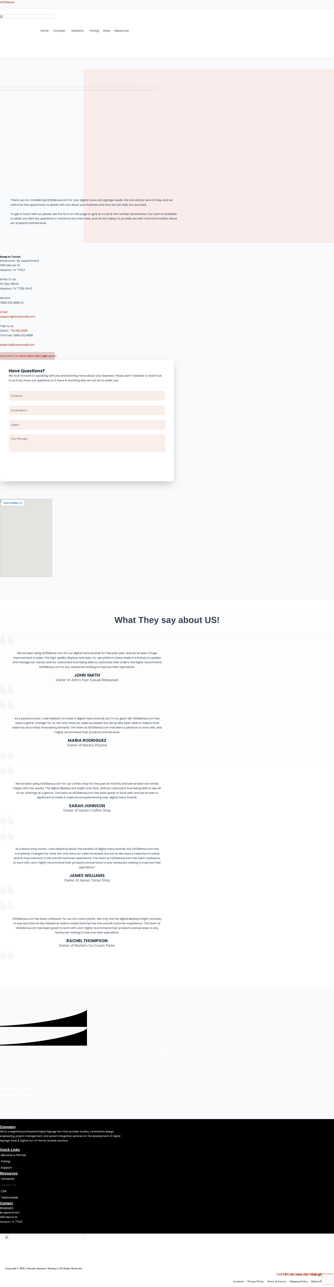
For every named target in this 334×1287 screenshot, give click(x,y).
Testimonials (9, 1198)
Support (6, 1168)
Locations (238, 1281)
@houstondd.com (23, 345)
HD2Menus (7, 2)
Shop (106, 31)
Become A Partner (13, 1155)
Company (7, 1179)
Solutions (77, 31)
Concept (59, 31)
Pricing (94, 31)
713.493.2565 (18, 331)
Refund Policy (319, 1281)
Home (45, 31)
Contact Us (8, 1185)
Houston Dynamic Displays (42, 1268)
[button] (60, 31)
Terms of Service (276, 1281)
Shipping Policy (299, 1281)
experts (5, 345)
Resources (121, 31)
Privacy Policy (256, 1281)
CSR (3, 1191)
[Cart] (6, 50)
